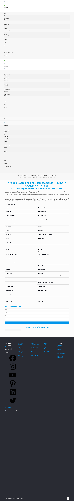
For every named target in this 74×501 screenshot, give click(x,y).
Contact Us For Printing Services (10, 333)
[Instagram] (13, 370)
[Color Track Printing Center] (4, 4)
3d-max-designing (60, 345)
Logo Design (8, 211)
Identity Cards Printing (10, 290)
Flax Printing (8, 294)
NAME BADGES (8, 226)
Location (7, 207)
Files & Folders (41, 238)
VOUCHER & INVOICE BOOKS (43, 254)
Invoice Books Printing (42, 219)
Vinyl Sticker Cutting (9, 286)
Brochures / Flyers (41, 269)
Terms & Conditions (8, 407)
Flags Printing (8, 249)
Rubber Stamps (41, 230)
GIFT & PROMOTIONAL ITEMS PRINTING (45, 242)
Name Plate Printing (42, 211)
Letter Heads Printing (42, 215)
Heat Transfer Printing (10, 301)
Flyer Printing (40, 278)
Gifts (58, 350)
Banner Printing (41, 294)
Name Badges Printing (42, 290)
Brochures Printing (41, 265)
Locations (35, 177)
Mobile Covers (46, 351)
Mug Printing (8, 242)
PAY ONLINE (6, 7)
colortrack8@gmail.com (9, 346)
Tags (45, 348)
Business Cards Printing (27, 177)
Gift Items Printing (41, 301)
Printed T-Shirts (41, 249)
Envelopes (8, 269)
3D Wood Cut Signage (34, 347)
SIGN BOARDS (8, 230)
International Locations (61, 353)
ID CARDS (40, 226)
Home (20, 177)
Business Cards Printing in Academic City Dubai (47, 177)
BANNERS (7, 238)
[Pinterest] (13, 387)
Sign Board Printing (42, 286)
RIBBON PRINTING (9, 278)
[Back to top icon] (68, 498)
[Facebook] (13, 361)
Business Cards (9, 273)
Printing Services (60, 357)
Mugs (45, 344)
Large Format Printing (42, 207)
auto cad (58, 348)
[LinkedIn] (13, 395)
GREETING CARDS (9, 258)
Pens (45, 347)
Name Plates (8, 234)
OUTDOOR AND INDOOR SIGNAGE (12, 254)
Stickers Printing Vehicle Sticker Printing (45, 234)
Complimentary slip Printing (11, 219)
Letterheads (40, 258)
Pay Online (6, 125)
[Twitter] (13, 404)
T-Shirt (45, 343)
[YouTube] (13, 378)
